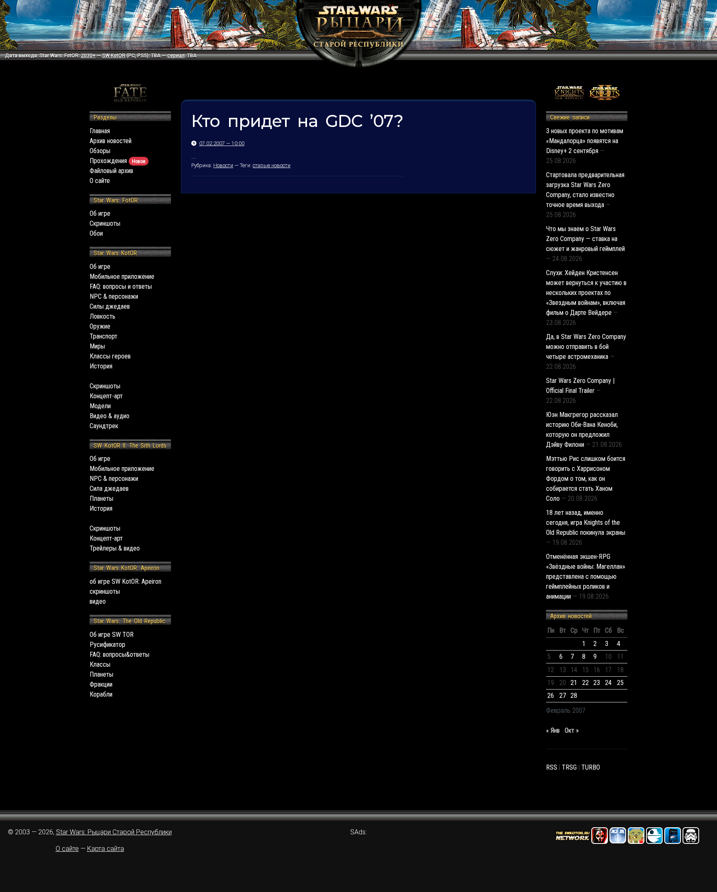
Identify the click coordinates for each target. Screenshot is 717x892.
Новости (223, 165)
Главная (100, 131)
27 (562, 695)
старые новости (271, 165)
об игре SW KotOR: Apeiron (125, 581)
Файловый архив (111, 171)
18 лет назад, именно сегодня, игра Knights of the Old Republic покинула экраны (585, 522)
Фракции (101, 684)
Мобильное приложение (122, 276)
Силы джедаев (110, 306)
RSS (551, 767)
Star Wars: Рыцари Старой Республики (114, 832)
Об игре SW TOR (112, 635)
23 (596, 683)
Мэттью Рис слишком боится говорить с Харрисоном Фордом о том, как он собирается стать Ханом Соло (585, 478)
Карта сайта (105, 849)
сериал (176, 55)
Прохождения (117, 161)
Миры (97, 346)
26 (550, 695)
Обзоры (100, 151)
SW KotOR (113, 55)
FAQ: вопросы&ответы (119, 654)
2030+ (88, 55)
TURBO (590, 767)
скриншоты (105, 591)
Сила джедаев (109, 488)
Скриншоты (105, 223)
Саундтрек (104, 426)
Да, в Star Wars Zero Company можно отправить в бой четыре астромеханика (586, 347)
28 (574, 695)
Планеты (101, 498)
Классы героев (110, 356)
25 (620, 683)
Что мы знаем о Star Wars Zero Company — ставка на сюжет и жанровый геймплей (585, 239)
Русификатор (107, 644)
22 (585, 683)
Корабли (101, 694)
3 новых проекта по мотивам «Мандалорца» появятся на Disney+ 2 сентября (584, 141)
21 (574, 683)
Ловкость (102, 316)
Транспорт (103, 336)
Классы (100, 664)
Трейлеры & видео (115, 548)
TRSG (569, 767)
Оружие (100, 326)
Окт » (572, 730)
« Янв (553, 730)
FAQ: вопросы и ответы (121, 286)
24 (608, 683)
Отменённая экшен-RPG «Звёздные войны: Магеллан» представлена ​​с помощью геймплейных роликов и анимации (585, 576)
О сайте (100, 181)
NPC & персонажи (114, 296)
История (101, 366)
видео (98, 601)
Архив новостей (111, 141)
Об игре (100, 213)
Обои (96, 233)
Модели (100, 406)
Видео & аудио (109, 416)
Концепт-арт (106, 396)
